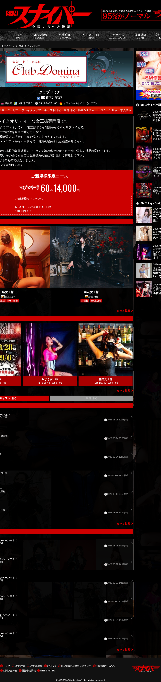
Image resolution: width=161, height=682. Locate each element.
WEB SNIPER (47, 670)
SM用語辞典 (35, 666)
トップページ (8, 46)
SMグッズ (117, 36)
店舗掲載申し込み (105, 666)
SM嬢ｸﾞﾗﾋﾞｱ (65, 36)
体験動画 (140, 36)
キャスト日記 (91, 36)
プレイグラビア (31, 110)
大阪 (21, 46)
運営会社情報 (29, 670)
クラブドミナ (33, 46)
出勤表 (113, 110)
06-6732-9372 (51, 98)
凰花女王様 (91, 292)
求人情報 (125, 110)
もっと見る (123, 310)
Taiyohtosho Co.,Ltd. (78, 680)
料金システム (86, 110)
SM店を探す (39, 36)
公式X (94, 103)
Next (130, 354)
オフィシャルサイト (74, 103)
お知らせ (51, 666)
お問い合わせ (10, 670)
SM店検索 (20, 666)
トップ (18, 36)
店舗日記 (69, 110)
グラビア (12, 110)
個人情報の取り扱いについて (76, 666)
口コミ (102, 110)
